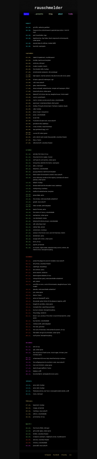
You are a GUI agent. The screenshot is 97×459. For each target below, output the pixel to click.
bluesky (64, 455)
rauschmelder (48, 8)
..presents (38, 14)
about (60, 14)
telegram (48, 455)
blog (50, 14)
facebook (56, 455)
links (70, 14)
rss (70, 455)
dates (26, 14)
